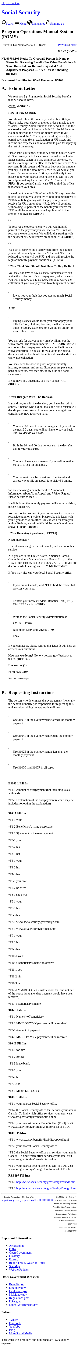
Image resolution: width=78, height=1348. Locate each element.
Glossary (14, 1256)
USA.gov (15, 1301)
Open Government (20, 1252)
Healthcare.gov (18, 1291)
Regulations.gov (19, 1298)
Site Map (14, 1266)
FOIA (12, 1249)
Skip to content (11, 3)
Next (73, 44)
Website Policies (19, 1269)
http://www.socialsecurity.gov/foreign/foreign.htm (46, 1188)
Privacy (13, 1259)
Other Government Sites (23, 1304)
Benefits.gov (16, 1284)
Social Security (21, 12)
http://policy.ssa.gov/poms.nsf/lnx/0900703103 (27, 1200)
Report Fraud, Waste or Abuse (27, 1262)
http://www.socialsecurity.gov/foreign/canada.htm (45, 1182)
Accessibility (16, 1245)
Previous (63, 44)
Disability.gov (17, 1287)
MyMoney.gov (18, 1294)
